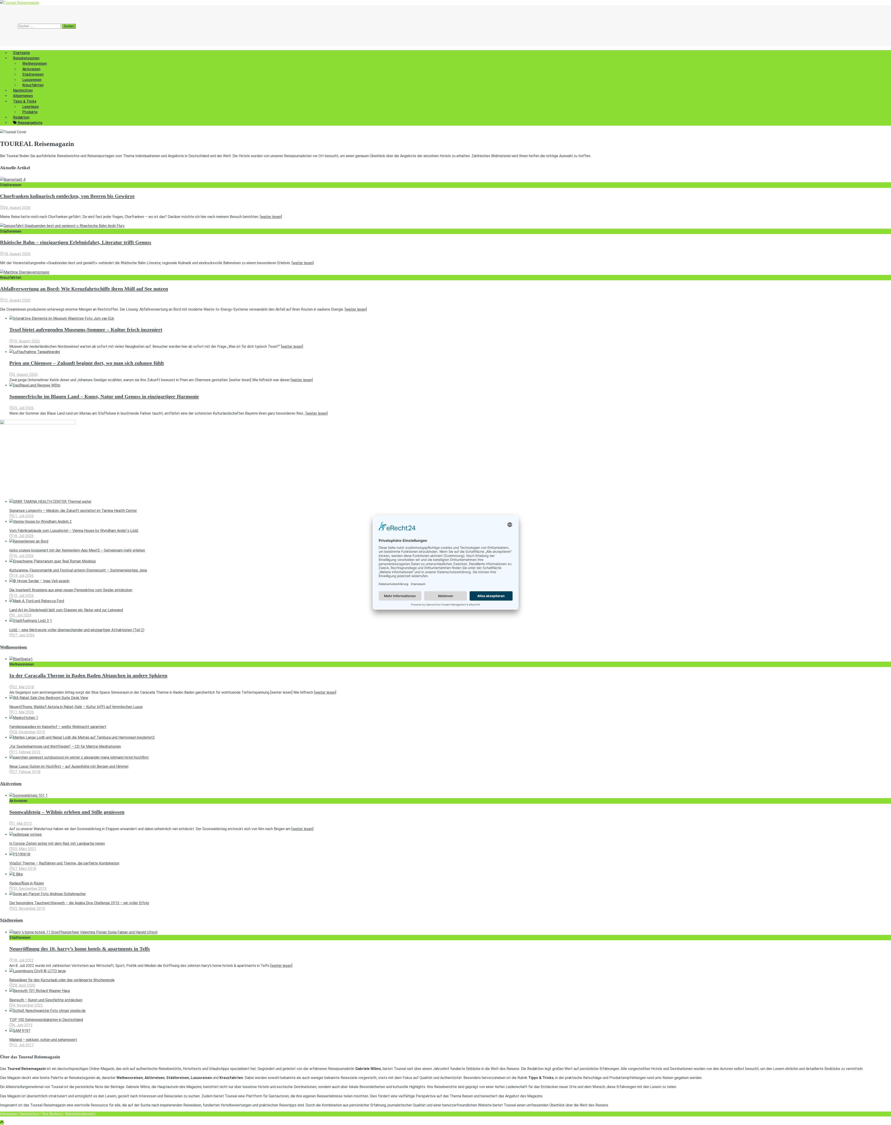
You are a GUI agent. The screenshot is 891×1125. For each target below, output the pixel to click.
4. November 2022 (28, 1005)
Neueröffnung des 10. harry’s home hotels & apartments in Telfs (79, 949)
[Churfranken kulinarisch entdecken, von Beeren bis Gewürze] (12, 179)
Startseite (21, 53)
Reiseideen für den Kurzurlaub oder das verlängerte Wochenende (62, 980)
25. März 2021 (24, 849)
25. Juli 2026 (23, 408)
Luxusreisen (32, 80)
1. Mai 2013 (22, 823)
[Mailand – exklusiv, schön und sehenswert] (19, 1030)
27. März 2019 (24, 868)
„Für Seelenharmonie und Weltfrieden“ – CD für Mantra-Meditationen (65, 746)
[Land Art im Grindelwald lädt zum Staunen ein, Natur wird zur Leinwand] (36, 601)
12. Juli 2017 (23, 1045)
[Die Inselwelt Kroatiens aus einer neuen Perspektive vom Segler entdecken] (39, 581)
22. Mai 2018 (23, 687)
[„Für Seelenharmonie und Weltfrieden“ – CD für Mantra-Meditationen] (82, 737)
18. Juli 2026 (23, 536)
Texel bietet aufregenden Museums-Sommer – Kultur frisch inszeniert (85, 329)
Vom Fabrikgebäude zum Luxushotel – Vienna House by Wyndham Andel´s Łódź (73, 530)
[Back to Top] (2, 1122)
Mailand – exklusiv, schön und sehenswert (43, 1039)
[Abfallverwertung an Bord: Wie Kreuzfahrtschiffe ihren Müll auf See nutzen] (24, 272)
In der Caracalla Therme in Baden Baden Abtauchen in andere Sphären (88, 675)
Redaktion (21, 117)
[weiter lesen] (271, 217)
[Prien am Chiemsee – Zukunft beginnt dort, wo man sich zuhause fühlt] (34, 352)
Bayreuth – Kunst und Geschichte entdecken (45, 1000)
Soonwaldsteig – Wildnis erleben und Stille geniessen (66, 812)
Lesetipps (30, 106)
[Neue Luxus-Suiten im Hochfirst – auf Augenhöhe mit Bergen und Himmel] (79, 757)
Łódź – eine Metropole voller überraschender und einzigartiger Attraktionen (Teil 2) (76, 630)
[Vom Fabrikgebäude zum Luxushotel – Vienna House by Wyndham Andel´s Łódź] (40, 521)
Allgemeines (23, 96)
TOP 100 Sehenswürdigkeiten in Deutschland (46, 1020)
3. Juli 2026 (22, 615)
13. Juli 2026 (23, 595)
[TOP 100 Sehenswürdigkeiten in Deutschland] (47, 1010)
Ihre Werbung (52, 1114)
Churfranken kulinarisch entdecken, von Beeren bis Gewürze (67, 196)
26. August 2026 (17, 207)
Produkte (30, 112)
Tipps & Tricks (24, 101)
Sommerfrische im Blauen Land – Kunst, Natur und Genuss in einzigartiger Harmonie (104, 396)
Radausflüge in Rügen (26, 883)
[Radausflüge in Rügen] (16, 874)
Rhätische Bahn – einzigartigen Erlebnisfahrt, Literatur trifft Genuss (75, 242)
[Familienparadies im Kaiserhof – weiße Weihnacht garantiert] (23, 717)
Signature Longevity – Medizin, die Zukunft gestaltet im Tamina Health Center (73, 510)
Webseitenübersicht (80, 1114)
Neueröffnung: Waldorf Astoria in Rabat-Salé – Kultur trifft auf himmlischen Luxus (76, 707)
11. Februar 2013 (26, 752)
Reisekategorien (26, 58)
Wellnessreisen (34, 63)
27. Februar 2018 (26, 772)
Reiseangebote (29, 122)
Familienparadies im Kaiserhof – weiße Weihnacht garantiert (57, 727)
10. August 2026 (26, 341)
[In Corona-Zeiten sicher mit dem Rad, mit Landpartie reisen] (25, 834)
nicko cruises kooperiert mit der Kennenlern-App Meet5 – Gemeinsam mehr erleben (77, 550)
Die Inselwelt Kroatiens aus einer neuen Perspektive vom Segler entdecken (70, 590)
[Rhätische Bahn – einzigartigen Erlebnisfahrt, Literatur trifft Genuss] (62, 226)
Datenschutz (30, 1114)
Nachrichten (23, 90)
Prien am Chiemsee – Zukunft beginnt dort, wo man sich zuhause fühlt (86, 363)
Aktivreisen (31, 69)
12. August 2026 (17, 300)
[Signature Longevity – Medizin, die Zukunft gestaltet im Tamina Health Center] (50, 501)
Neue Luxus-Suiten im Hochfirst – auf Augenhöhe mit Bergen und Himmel (68, 766)
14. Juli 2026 (23, 575)
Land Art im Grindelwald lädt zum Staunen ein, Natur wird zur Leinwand (66, 610)
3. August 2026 (25, 374)
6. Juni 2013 (22, 1025)
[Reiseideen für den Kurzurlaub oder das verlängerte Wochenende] (37, 971)
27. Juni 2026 (24, 635)
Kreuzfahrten (33, 85)
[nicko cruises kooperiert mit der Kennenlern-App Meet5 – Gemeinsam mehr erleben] (28, 541)
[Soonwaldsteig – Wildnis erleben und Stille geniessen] (28, 795)
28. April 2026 (24, 985)
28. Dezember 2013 (29, 732)
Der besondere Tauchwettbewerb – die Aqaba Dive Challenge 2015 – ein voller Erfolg (79, 903)
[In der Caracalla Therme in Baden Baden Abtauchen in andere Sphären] (21, 659)
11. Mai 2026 (23, 712)
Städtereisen (33, 74)
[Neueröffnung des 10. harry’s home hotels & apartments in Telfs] (83, 932)
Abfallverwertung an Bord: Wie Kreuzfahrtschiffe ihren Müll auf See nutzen (84, 289)
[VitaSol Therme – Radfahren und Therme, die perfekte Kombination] (19, 854)
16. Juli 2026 (23, 556)
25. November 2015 (29, 908)
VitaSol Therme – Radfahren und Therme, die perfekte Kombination (64, 863)
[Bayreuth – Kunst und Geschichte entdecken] (39, 990)
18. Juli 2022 (23, 960)
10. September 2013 (30, 888)
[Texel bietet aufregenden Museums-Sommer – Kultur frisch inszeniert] (61, 318)
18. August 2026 (17, 254)
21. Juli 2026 (23, 516)
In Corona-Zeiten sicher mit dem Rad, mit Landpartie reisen (57, 843)
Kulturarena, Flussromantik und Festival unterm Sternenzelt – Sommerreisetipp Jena (78, 570)
